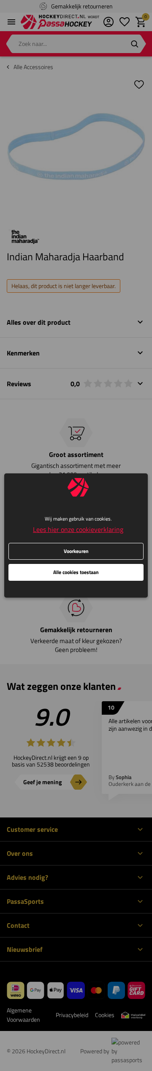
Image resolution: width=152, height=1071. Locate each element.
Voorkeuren (76, 551)
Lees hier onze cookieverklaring (78, 529)
